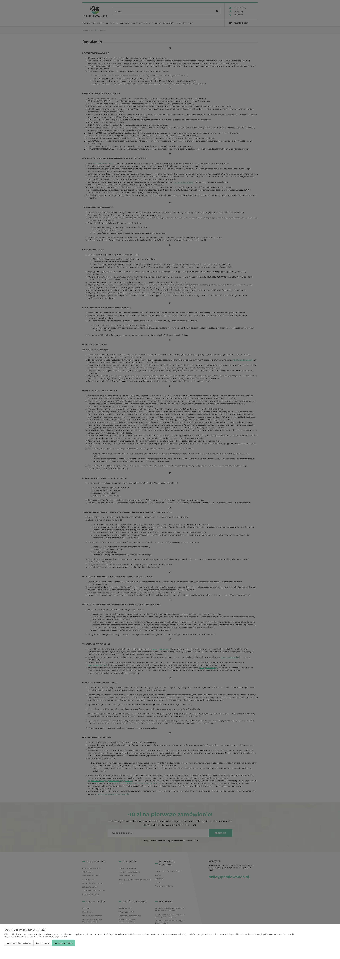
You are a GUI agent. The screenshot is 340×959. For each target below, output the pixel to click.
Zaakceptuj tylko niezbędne (18, 943)
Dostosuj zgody (42, 943)
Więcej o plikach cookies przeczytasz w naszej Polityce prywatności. (35, 936)
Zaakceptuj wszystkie (63, 943)
